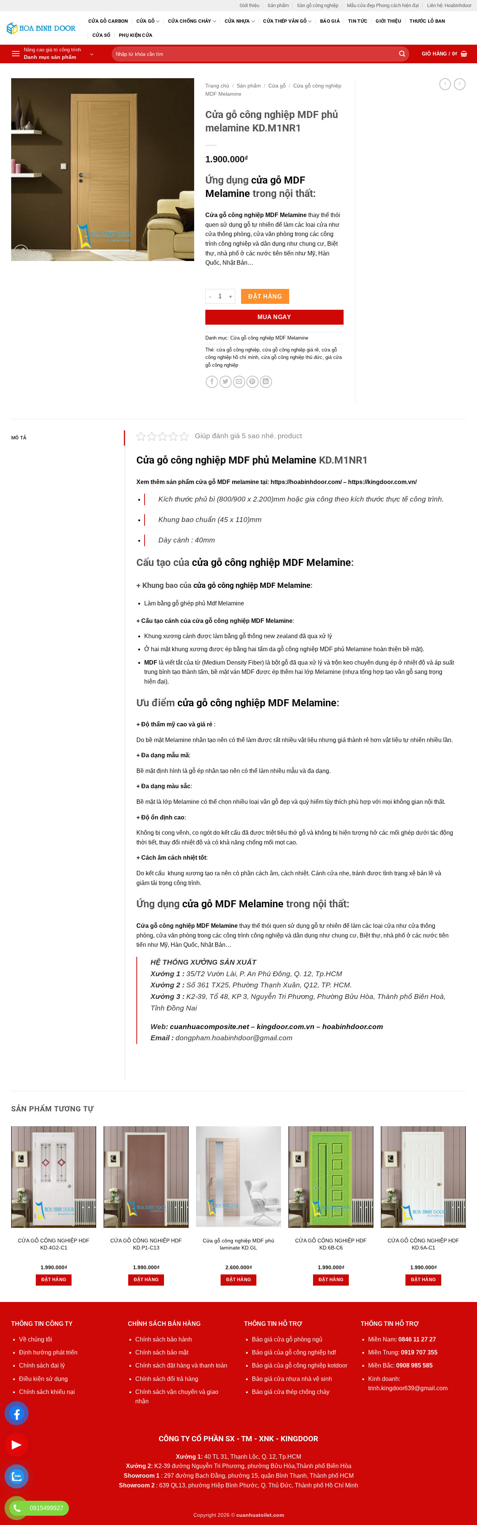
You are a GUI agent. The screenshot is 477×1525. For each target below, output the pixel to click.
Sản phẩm (278, 5)
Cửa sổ (101, 35)
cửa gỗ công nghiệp (238, 350)
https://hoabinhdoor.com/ (306, 482)
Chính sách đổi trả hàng (166, 1379)
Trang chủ (217, 86)
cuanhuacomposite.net (209, 1027)
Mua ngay (274, 317)
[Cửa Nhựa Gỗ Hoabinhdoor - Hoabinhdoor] (41, 28)
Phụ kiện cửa (135, 35)
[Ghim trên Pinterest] (252, 382)
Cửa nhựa (237, 21)
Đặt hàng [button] (53, 1279)
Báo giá (330, 21)
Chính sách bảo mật (161, 1352)
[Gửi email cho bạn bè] (239, 382)
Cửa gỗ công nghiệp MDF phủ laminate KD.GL (238, 1244)
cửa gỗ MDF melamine (227, 482)
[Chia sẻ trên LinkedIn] (266, 382)
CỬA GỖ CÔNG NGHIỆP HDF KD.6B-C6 (331, 1244)
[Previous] (11, 1214)
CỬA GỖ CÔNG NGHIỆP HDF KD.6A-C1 (423, 1244)
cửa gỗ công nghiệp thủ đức (291, 357)
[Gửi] (402, 54)
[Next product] (445, 84)
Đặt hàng (265, 296)
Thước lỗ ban (427, 21)
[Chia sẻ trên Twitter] (225, 382)
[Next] (465, 1214)
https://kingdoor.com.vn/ (382, 482)
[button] (52, 54)
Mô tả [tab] (18, 437)
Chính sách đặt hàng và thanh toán (181, 1365)
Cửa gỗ (145, 21)
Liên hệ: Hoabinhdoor (449, 5)
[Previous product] (459, 84)
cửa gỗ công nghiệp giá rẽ (290, 350)
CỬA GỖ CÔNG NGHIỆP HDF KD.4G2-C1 (53, 1244)
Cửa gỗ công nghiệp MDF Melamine (269, 338)
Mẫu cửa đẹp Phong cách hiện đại (383, 5)
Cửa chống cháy (189, 21)
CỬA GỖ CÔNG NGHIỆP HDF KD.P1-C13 (146, 1244)
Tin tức (357, 21)
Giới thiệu (249, 5)
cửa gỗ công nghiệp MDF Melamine (251, 585)
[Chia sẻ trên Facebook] (212, 382)
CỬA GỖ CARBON (108, 21)
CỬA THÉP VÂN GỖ (285, 21)
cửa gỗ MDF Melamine (233, 904)
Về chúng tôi (35, 1339)
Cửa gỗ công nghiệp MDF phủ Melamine (226, 460)
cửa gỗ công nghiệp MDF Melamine (271, 563)
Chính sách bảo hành (163, 1339)
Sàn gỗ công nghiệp (317, 5)
